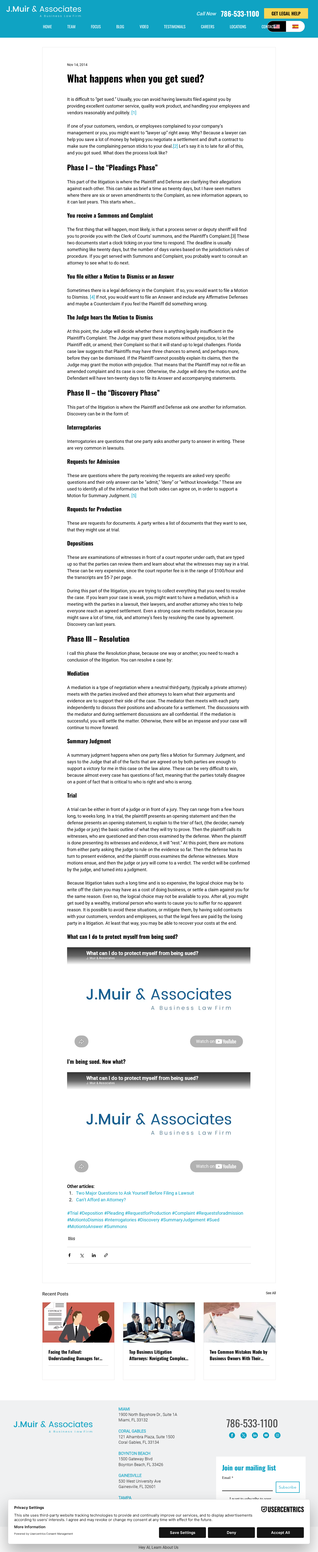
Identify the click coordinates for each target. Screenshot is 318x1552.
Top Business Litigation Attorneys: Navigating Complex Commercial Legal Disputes (157, 1355)
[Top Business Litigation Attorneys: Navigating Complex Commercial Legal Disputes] (159, 1322)
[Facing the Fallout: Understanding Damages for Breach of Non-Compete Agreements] (78, 1322)
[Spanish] (295, 26)
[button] (238, 26)
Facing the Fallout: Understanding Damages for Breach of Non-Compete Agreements (73, 1355)
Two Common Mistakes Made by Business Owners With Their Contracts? (238, 1355)
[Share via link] (106, 1255)
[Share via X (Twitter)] (81, 1255)
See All (271, 1293)
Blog (71, 1238)
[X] (243, 1435)
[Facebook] (232, 1435)
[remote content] (159, 999)
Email (227, 1477)
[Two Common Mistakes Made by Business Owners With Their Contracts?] (240, 1322)
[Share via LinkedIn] (93, 1255)
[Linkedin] (255, 1435)
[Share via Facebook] (69, 1255)
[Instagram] (277, 1435)
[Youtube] (266, 1435)
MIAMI (124, 1409)
